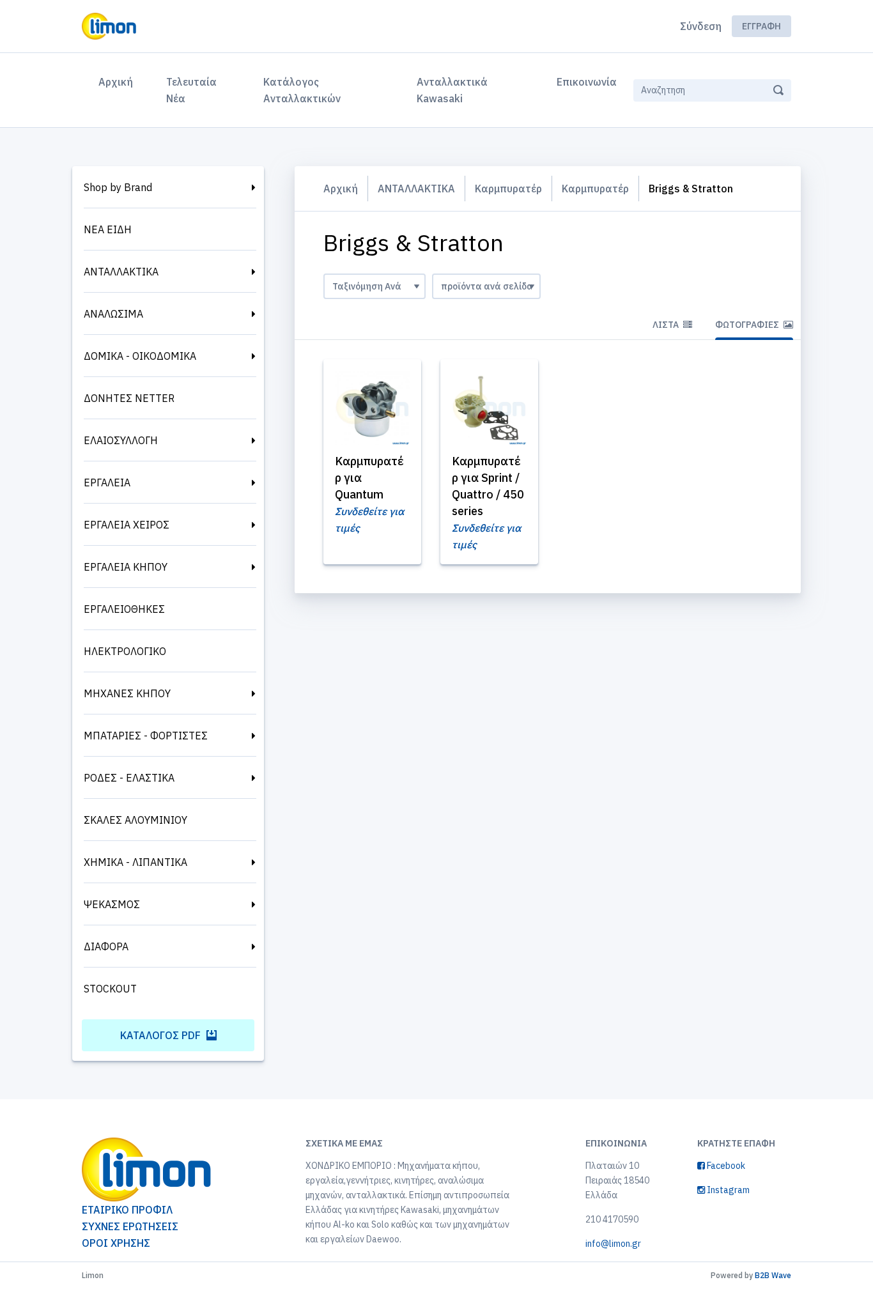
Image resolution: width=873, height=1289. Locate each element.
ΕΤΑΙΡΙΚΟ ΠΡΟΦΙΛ (127, 1209)
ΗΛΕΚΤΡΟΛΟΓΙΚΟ (125, 651)
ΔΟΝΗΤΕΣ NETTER (129, 398)
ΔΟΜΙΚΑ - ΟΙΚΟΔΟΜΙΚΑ (140, 356)
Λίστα (667, 324)
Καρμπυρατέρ (508, 188)
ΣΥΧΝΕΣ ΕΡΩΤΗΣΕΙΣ (130, 1226)
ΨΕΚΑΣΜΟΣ (112, 904)
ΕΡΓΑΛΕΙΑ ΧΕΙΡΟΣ (126, 524)
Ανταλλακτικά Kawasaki (452, 90)
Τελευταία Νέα (191, 90)
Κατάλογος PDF (161, 1035)
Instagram (727, 1190)
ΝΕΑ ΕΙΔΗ (108, 229)
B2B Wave (773, 1275)
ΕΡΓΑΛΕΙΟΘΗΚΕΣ (124, 609)
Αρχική (118, 81)
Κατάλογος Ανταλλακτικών (302, 90)
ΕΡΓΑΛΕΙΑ (107, 482)
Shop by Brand (118, 187)
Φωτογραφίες (748, 324)
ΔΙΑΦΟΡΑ (106, 946)
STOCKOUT (110, 988)
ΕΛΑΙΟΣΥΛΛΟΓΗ (121, 440)
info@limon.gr (613, 1243)
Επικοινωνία (587, 81)
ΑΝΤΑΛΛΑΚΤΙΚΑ (121, 271)
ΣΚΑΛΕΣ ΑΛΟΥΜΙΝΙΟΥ (135, 820)
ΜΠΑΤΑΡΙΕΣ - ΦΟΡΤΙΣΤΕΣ (146, 735)
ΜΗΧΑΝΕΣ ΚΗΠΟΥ (127, 693)
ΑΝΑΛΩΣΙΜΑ (113, 313)
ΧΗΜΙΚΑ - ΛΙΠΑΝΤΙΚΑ (135, 862)
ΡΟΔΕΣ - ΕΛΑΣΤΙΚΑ (129, 777)
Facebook (725, 1165)
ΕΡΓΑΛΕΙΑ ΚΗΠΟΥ (125, 566)
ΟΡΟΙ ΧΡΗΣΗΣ (116, 1243)
